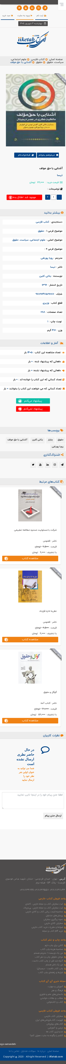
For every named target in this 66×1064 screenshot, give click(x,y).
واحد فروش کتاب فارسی (52, 1011)
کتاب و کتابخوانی (55, 1002)
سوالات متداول (28, 1051)
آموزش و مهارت (55, 986)
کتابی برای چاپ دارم (54, 945)
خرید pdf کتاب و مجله (52, 931)
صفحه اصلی (56, 59)
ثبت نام (40, 15)
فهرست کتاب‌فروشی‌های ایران (49, 1020)
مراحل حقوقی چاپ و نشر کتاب (49, 957)
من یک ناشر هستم (54, 964)
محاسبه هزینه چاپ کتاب (51, 949)
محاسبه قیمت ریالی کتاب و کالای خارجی (44, 911)
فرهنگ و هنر (57, 990)
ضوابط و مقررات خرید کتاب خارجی (47, 927)
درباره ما (41, 1051)
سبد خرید (6, 15)
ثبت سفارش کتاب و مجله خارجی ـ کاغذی (44, 904)
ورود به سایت (23, 15)
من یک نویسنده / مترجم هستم (48, 953)
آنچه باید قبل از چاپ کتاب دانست (47, 960)
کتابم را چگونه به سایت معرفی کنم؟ (46, 1035)
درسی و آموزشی (55, 1027)
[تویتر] (19, 7)
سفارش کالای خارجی (53, 923)
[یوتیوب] (25, 7)
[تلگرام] (45, 7)
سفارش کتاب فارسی (53, 1016)
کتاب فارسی (38, 59)
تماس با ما (14, 1051)
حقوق (39, 62)
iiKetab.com (56, 1056)
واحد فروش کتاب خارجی (52, 898)
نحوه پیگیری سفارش (53, 919)
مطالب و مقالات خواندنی (51, 998)
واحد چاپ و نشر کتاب (53, 940)
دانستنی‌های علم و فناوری (51, 994)
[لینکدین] (32, 7)
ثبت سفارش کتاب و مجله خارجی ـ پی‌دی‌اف (43, 907)
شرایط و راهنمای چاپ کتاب (50, 972)
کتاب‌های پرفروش (54, 1023)
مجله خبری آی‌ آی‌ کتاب (52, 981)
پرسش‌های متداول (54, 915)
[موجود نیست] (34, 110)
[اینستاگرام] (38, 7)
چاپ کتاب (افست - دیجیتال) (50, 968)
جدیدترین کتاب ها (54, 1031)
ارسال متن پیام (53, 816)
